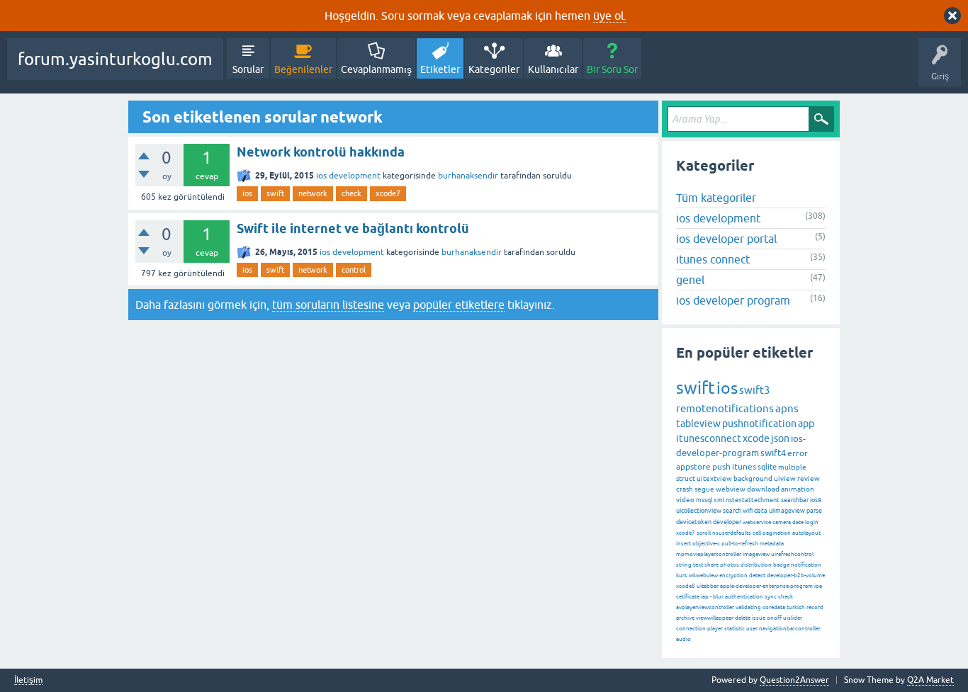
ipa (818, 586)
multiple (792, 467)
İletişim (28, 680)
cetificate (687, 597)
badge (781, 565)
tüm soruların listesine (328, 304)
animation (797, 489)
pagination (776, 533)
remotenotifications (725, 408)
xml (719, 500)
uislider (792, 618)
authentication (744, 597)
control (354, 270)
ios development (348, 176)
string (684, 565)
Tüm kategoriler (716, 197)
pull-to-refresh (739, 543)
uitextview (714, 478)
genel (690, 279)
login (811, 522)
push (721, 467)
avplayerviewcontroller (705, 607)
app (806, 423)
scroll (704, 533)
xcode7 (388, 193)
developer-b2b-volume (796, 575)
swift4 (773, 453)
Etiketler (440, 69)
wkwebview (703, 575)
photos (729, 565)
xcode (756, 438)
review (808, 478)
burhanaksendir (468, 176)
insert (683, 543)
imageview (756, 554)
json (780, 438)
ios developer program (733, 300)
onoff (774, 618)
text (698, 565)
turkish (796, 607)
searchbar (795, 500)
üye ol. (609, 15)
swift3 (754, 390)
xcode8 (685, 586)
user (752, 628)
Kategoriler (493, 69)
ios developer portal (726, 238)
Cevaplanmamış (376, 69)
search (732, 510)
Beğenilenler (303, 69)
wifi (748, 510)
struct (685, 478)
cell (757, 533)
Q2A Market (930, 680)
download (763, 489)
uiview (785, 478)
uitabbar (708, 586)
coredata (773, 607)
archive (685, 618)
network (312, 193)
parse (814, 510)
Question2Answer (794, 680)
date (798, 522)
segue (704, 489)
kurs (681, 575)
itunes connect (713, 259)
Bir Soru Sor (612, 69)
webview (730, 489)
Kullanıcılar (553, 69)
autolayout (806, 533)
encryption (733, 575)
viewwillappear (714, 618)
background (752, 478)
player (715, 628)
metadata (772, 543)
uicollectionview (698, 510)
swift (275, 193)
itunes (744, 467)
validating (748, 607)
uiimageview (787, 510)
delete (742, 618)
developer (727, 522)
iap (705, 597)
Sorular (248, 69)
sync (771, 597)
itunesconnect (708, 438)
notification (806, 565)
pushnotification (759, 423)
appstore (693, 467)
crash (684, 489)
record (814, 607)
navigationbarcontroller (790, 628)
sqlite (767, 467)
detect (757, 575)
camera (781, 522)
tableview (698, 423)
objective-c (706, 543)
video (685, 500)
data (760, 510)
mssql (704, 500)
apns (787, 408)
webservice (757, 522)
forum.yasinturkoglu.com (115, 59)
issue (758, 618)
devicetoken (693, 522)
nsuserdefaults (731, 533)
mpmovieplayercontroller (708, 554)
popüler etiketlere (459, 304)
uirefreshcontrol (792, 554)
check (351, 193)
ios (247, 193)
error (797, 453)
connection (691, 628)
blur (718, 597)
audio (683, 639)
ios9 (815, 500)
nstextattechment (753, 500)
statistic (734, 628)
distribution (756, 565)
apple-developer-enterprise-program (766, 586)
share (711, 565)
